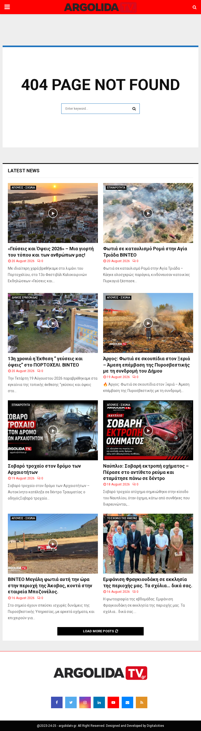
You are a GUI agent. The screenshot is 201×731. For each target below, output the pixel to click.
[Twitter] (71, 702)
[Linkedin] (99, 702)
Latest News (24, 170)
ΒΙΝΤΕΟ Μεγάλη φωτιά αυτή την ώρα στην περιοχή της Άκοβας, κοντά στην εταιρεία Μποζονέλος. (50, 585)
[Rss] (141, 702)
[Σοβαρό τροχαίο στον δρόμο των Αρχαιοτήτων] (53, 430)
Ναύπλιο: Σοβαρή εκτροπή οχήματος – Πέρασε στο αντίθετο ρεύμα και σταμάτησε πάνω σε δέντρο (146, 472)
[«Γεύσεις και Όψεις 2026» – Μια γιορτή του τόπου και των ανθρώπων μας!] (53, 213)
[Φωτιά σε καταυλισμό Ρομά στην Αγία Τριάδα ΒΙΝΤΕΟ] (148, 213)
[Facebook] (57, 702)
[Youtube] (113, 702)
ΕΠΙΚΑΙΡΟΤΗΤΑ (116, 187)
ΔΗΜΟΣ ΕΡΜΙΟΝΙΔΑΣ (25, 297)
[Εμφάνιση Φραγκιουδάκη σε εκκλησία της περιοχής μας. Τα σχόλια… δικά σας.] (148, 544)
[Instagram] (85, 702)
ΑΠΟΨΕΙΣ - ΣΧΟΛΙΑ (23, 187)
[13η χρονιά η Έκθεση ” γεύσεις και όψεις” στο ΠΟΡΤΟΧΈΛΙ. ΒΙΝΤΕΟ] (53, 323)
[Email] (127, 702)
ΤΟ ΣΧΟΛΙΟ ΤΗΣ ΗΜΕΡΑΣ (122, 518)
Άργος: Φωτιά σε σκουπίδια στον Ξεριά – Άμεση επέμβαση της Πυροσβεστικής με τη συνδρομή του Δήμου (146, 365)
